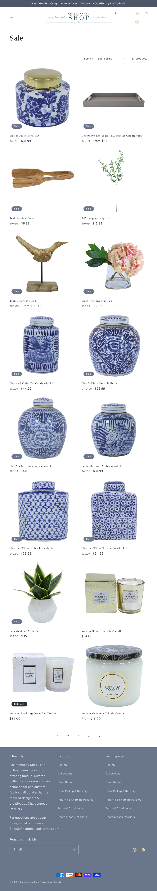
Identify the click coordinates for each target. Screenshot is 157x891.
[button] (11, 17)
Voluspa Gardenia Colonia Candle (103, 713)
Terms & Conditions (70, 808)
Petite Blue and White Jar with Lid (103, 466)
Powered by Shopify (50, 882)
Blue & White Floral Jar (24, 135)
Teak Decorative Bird (23, 300)
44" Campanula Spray (95, 218)
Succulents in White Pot (24, 631)
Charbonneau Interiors (72, 817)
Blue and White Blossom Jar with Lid (104, 548)
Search (62, 765)
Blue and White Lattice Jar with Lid (32, 548)
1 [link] (58, 736)
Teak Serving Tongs (22, 218)
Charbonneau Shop (29, 882)
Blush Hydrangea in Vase (97, 300)
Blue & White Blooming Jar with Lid (32, 466)
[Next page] (99, 736)
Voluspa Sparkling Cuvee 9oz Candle (33, 713)
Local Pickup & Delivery (73, 791)
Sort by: (89, 58)
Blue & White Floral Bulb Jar (100, 383)
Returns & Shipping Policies (75, 799)
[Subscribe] (74, 849)
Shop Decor (65, 782)
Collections (65, 773)
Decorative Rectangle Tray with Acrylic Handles (112, 135)
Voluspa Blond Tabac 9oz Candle (102, 631)
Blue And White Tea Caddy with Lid (32, 383)
